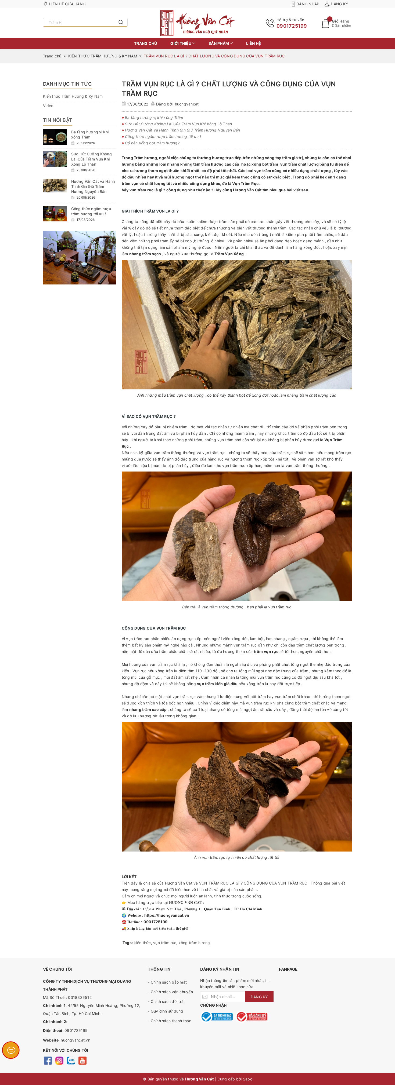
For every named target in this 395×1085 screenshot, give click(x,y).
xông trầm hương (194, 942)
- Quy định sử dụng (165, 1011)
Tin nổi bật (57, 120)
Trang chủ (145, 43)
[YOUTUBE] (82, 1060)
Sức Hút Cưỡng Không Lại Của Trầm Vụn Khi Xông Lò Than (91, 159)
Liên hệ (253, 43)
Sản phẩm (219, 43)
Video (48, 105)
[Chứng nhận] (216, 1017)
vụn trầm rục (164, 942)
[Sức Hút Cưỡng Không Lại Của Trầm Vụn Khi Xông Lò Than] (55, 159)
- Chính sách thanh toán (169, 1020)
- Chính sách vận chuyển (170, 991)
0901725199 (291, 26)
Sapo (247, 1079)
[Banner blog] (79, 257)
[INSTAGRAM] (59, 1060)
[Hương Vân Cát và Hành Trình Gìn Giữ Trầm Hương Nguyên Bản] (55, 185)
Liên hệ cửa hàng (67, 4)
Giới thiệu (181, 43)
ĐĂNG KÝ (259, 997)
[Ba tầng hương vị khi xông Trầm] (55, 137)
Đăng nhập (307, 4)
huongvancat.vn (75, 1040)
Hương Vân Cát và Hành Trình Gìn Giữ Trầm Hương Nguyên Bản (93, 186)
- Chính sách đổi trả (166, 1001)
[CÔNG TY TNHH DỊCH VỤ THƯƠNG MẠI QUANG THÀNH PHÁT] (197, 23)
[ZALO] (71, 1060)
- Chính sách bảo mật (167, 982)
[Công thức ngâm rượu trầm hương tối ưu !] (55, 213)
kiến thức (142, 942)
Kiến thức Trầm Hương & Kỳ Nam (73, 96)
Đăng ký (339, 4)
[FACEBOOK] (47, 1060)
